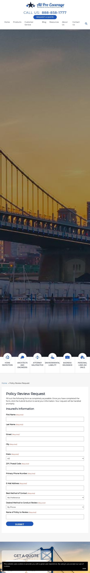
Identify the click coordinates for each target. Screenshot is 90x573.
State (12, 454)
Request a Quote (45, 17)
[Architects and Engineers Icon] (22, 359)
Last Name (14, 424)
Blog (44, 22)
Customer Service (29, 23)
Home (7, 22)
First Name (14, 415)
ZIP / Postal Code (17, 464)
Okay (84, 568)
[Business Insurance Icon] (67, 359)
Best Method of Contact (20, 493)
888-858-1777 (54, 13)
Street (12, 434)
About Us (65, 23)
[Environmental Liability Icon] (52, 359)
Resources (54, 22)
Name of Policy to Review (21, 512)
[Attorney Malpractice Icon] (37, 359)
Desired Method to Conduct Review (25, 503)
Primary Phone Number (20, 473)
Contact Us (76, 23)
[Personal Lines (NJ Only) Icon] (82, 359)
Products (17, 22)
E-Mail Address (16, 483)
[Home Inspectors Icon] (7, 359)
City (11, 444)
